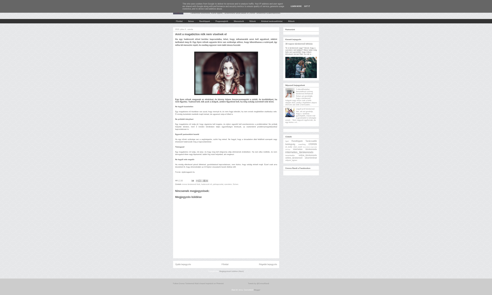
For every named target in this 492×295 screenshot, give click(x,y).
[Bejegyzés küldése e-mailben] (192, 180)
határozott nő (206, 184)
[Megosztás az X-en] (202, 180)
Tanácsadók (311, 141)
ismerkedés (290, 155)
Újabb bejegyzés (183, 264)
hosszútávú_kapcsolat (310, 147)
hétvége (287, 149)
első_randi (297, 147)
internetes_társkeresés (299, 152)
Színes (235, 184)
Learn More (296, 6)
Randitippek (204, 21)
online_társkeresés (308, 155)
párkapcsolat (218, 184)
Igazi (287, 141)
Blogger (257, 290)
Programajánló (222, 21)
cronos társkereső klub (191, 184)
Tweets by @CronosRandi (258, 283)
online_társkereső (293, 158)
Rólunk (252, 21)
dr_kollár (288, 147)
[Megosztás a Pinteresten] (207, 180)
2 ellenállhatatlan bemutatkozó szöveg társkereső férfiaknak (304, 91)
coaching (302, 144)
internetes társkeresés (305, 149)
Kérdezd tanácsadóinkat (272, 21)
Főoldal (179, 21)
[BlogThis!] (199, 180)
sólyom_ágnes (291, 160)
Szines (191, 21)
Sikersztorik (239, 21)
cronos (313, 144)
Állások (291, 21)
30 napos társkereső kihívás (299, 44)
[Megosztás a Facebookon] (204, 180)
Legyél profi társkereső (305, 109)
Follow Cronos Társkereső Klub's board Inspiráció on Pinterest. (198, 283)
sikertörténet (311, 158)
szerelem (228, 184)
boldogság (290, 144)
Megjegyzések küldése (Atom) (231, 271)
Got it (307, 6)
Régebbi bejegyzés (268, 264)
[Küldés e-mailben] (197, 180)
